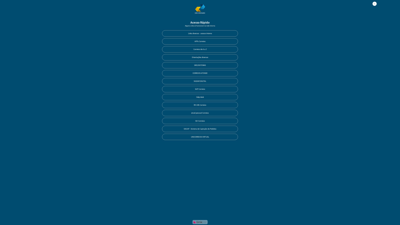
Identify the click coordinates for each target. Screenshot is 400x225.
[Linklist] (200, 222)
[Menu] (374, 4)
